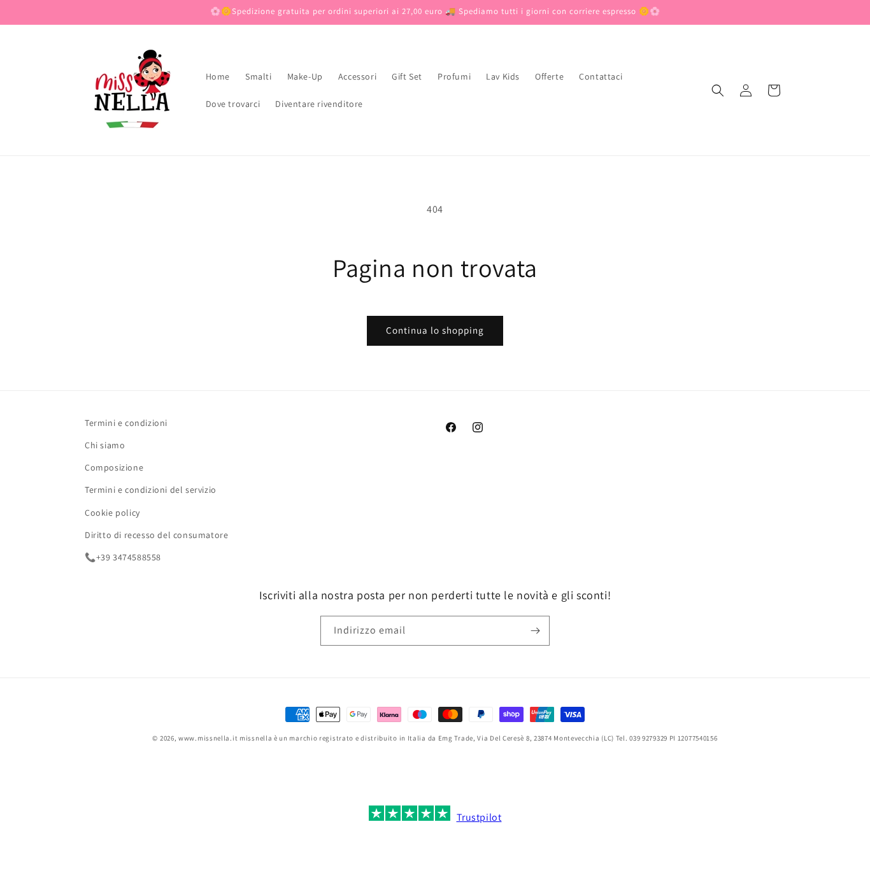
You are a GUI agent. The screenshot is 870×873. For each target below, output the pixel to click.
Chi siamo (105, 445)
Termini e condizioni (126, 423)
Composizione (114, 467)
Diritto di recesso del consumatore (156, 535)
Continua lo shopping (435, 330)
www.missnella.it (208, 738)
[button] (718, 90)
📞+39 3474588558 (123, 557)
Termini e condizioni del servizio (151, 490)
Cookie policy (112, 512)
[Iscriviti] (535, 631)
